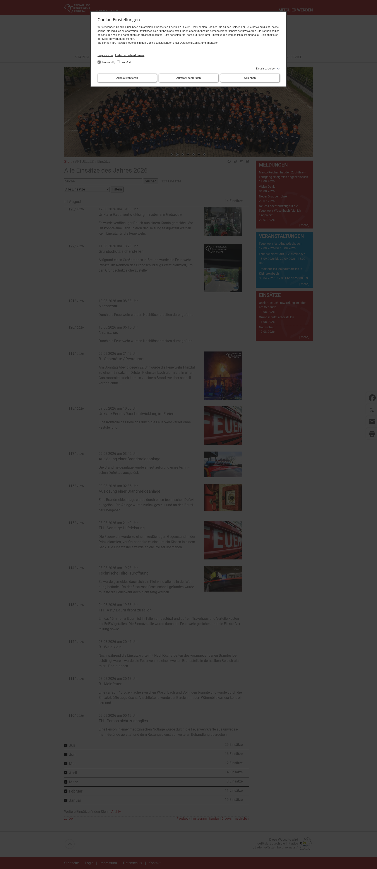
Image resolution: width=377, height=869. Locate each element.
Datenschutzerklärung (130, 55)
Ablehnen (250, 78)
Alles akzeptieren (127, 78)
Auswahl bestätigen (188, 78)
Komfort (126, 62)
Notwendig (109, 62)
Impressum (105, 55)
